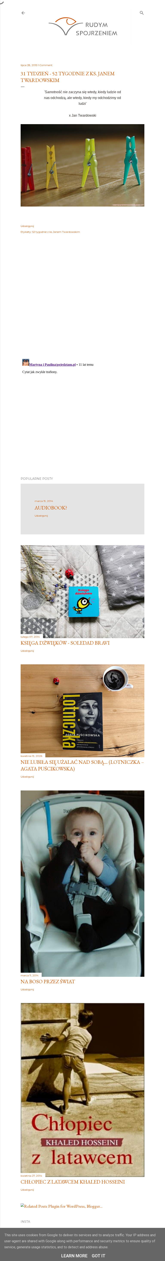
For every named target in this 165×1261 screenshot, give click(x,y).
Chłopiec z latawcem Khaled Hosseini (73, 1181)
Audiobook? (51, 507)
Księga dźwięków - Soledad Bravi (65, 642)
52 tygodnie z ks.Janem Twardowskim (56, 231)
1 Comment (45, 65)
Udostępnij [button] (27, 226)
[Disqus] (82, 299)
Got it (98, 1255)
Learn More (74, 1255)
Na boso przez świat (48, 981)
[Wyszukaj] (141, 12)
